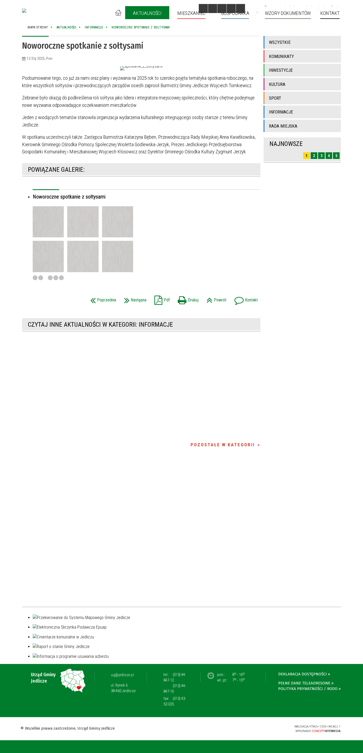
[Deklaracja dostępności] (221, 8)
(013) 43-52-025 (174, 701)
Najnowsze (286, 144)
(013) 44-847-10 (174, 688)
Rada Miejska (283, 126)
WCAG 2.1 (273, 728)
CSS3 (257, 728)
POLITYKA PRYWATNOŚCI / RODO (307, 688)
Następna (133, 298)
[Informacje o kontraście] (240, 8)
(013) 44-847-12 (174, 677)
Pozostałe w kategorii (223, 444)
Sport (275, 98)
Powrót (215, 298)
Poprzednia (102, 298)
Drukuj (187, 298)
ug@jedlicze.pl (122, 675)
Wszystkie (280, 42)
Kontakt (245, 298)
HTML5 (249, 728)
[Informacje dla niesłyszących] (231, 8)
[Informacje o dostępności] (212, 8)
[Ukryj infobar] (358, 747)
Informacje (281, 112)
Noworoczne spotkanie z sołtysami (69, 196)
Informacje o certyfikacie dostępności (181, 729)
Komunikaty (281, 56)
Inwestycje (281, 70)
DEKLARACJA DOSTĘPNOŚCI (302, 674)
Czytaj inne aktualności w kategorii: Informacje (100, 324)
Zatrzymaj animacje (203, 8)
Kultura (277, 84)
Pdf (161, 298)
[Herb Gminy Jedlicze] (24, 11)
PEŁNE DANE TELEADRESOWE (304, 683)
